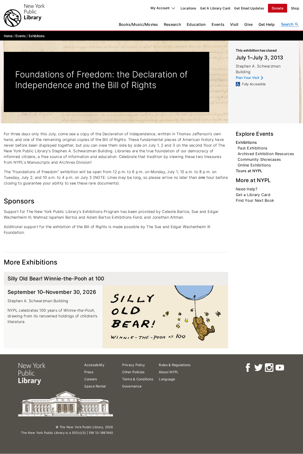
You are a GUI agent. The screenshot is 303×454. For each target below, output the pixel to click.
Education (196, 24)
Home (8, 36)
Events (218, 24)
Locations (188, 8)
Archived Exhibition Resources (266, 153)
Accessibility (94, 365)
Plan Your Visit (247, 78)
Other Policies (133, 372)
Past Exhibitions (252, 148)
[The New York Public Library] (24, 15)
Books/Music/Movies (138, 24)
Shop (295, 8)
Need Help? (246, 189)
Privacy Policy (133, 365)
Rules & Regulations (174, 365)
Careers (90, 379)
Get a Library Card (253, 194)
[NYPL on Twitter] (258, 367)
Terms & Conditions (137, 379)
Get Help (266, 24)
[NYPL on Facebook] (247, 367)
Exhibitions (37, 36)
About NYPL (168, 372)
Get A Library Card (215, 8)
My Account (160, 8)
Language (167, 379)
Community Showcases (259, 159)
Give (248, 24)
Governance (132, 386)
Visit (234, 24)
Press (88, 372)
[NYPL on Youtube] (279, 367)
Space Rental (95, 386)
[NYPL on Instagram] (268, 367)
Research (172, 24)
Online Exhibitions (254, 165)
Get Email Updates (249, 8)
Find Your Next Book (255, 200)
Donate (277, 8)
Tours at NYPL (249, 170)
